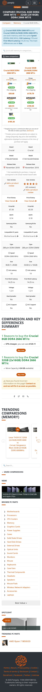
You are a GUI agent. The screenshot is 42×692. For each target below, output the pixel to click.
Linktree (35, 675)
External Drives (13, 545)
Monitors (11, 557)
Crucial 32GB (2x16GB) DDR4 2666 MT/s (30, 70)
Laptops (10, 595)
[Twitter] (19, 396)
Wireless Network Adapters (18, 587)
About (13, 668)
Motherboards (13, 511)
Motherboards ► (11, 236)
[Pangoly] (7, 3)
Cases (9, 534)
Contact (33, 671)
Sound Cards (12, 553)
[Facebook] (14, 396)
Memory (10, 523)
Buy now (21, 350)
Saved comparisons (13, 472)
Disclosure (30, 131)
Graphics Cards (13, 526)
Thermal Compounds (16, 572)
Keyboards (11, 564)
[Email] (23, 396)
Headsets (11, 576)
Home (6, 668)
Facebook (18, 675)
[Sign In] (39, 3)
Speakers (11, 580)
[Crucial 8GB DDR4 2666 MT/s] (11, 63)
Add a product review (12, 184)
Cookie (34, 668)
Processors (12, 515)
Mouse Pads (12, 583)
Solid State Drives (14, 538)
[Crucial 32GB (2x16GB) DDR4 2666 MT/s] (30, 60)
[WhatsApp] (28, 396)
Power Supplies (13, 530)
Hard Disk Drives (14, 542)
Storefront (7, 675)
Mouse (10, 561)
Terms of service (11, 671)
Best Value (20, 603)
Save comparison (11, 56)
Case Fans (11, 568)
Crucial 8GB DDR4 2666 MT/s (11, 71)
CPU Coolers (12, 519)
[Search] (28, 3)
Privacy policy (23, 668)
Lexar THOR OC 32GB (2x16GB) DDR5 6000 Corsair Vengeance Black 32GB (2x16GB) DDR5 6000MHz (18, 443)
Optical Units (12, 549)
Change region (11, 80)
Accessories (12, 591)
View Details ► (11, 201)
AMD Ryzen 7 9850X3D (19, 641)
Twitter (27, 675)
